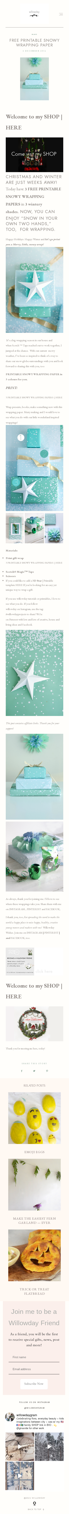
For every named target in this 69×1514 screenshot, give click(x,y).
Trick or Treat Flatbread (34, 1262)
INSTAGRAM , (18, 909)
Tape (25, 345)
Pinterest (13, 619)
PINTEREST (51, 932)
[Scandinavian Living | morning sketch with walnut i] (19, 1446)
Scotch (16, 345)
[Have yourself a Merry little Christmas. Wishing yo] (19, 1476)
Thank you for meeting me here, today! (26, 1048)
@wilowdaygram (34, 1408)
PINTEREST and (36, 909)
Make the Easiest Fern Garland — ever (34, 1192)
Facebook (27, 624)
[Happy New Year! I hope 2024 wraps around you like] (49, 1446)
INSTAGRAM (35, 932)
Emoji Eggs (34, 1123)
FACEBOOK (53, 909)
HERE (19, 585)
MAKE (34, 34)
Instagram (25, 609)
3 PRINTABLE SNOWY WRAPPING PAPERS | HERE (34, 397)
